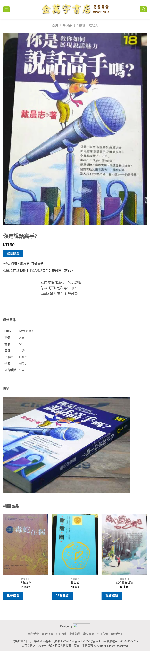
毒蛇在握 (25, 582)
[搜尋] (143, 9)
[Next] (147, 559)
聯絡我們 (116, 634)
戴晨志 (56, 270)
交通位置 (102, 634)
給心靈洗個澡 (124, 582)
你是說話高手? (40, 270)
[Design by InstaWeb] (81, 626)
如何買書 (61, 634)
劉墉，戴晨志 (88, 25)
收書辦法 (75, 634)
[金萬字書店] (75, 9)
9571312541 (19, 270)
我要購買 (13, 253)
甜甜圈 (75, 582)
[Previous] (3, 559)
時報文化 (69, 270)
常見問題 (89, 634)
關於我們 (33, 634)
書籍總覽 (47, 634)
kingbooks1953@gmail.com (89, 641)
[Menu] (6, 9)
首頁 (55, 25)
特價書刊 (68, 25)
